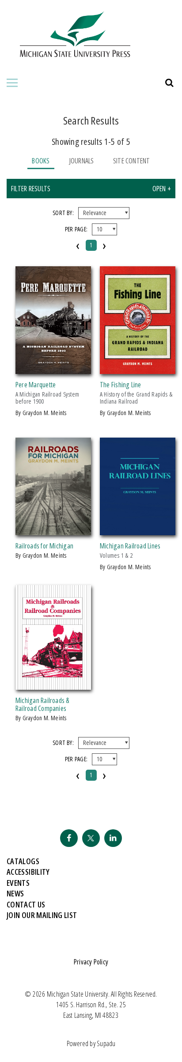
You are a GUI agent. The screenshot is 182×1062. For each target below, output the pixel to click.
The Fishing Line (120, 384)
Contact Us (26, 904)
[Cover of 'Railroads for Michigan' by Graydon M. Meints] (53, 530)
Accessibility (28, 871)
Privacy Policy (91, 962)
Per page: (76, 229)
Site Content (131, 161)
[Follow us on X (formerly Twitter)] (91, 838)
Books (40, 161)
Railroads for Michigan (44, 546)
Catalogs (23, 861)
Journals (81, 161)
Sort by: (63, 212)
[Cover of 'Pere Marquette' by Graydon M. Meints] (53, 368)
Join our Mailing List (42, 915)
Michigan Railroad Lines (130, 546)
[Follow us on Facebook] (69, 838)
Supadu (106, 1043)
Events (18, 882)
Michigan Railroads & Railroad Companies (42, 704)
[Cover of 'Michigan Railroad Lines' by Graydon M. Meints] (137, 530)
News (15, 893)
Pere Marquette (35, 384)
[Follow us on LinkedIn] (113, 838)
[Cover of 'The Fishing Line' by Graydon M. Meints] (137, 368)
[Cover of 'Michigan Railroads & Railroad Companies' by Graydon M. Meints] (53, 684)
